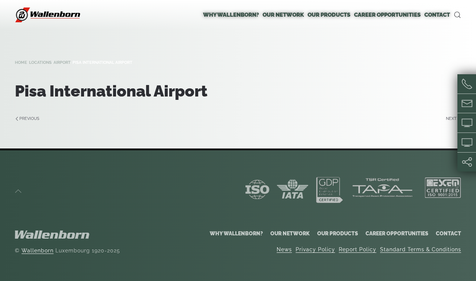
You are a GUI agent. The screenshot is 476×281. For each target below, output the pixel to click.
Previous (29, 118)
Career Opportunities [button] (387, 15)
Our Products (337, 233)
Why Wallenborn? (236, 233)
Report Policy (357, 249)
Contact (437, 15)
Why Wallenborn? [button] (231, 15)
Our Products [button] (329, 15)
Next (451, 118)
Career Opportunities (397, 233)
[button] (457, 15)
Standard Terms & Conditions (420, 249)
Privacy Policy (315, 249)
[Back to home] (48, 15)
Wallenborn (38, 251)
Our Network (290, 233)
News (284, 249)
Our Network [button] (283, 15)
